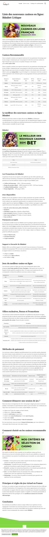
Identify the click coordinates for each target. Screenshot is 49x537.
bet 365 (37, 368)
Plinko (21, 203)
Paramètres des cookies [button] (6, 534)
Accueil (20, 3)
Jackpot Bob (15, 72)
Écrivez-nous (26, 3)
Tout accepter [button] (14, 534)
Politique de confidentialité (37, 3)
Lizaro (14, 226)
